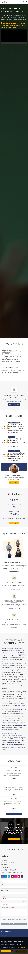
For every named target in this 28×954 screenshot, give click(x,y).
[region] (14, 945)
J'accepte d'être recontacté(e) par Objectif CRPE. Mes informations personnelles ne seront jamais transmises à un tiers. (14, 919)
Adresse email (4, 890)
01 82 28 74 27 (5, 868)
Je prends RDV (14, 482)
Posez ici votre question (7, 907)
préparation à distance (11, 709)
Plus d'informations (14, 404)
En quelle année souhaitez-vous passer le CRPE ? (13, 901)
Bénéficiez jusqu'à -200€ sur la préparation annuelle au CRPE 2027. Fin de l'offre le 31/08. (13, 25)
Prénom (3, 878)
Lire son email (14, 767)
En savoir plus (14, 523)
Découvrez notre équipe (14, 608)
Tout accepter (5, 951)
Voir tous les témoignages (14, 814)
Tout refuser (21, 947)
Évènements (4, 935)
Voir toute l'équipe (14, 571)
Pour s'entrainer (6, 733)
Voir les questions (14, 839)
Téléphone (3, 896)
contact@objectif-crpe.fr (8, 870)
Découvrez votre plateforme (14, 589)
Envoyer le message (14, 924)
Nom (2, 884)
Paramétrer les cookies (8, 947)
